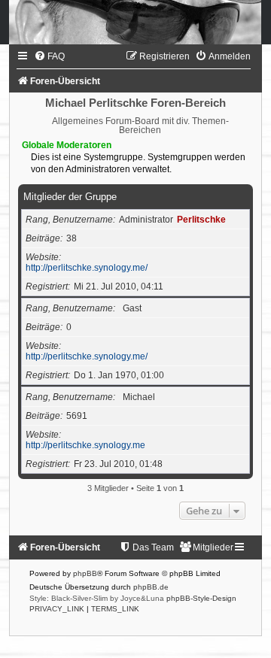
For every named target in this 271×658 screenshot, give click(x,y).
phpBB (85, 573)
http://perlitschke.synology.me (85, 445)
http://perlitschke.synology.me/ (87, 267)
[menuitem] (49, 56)
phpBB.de (151, 587)
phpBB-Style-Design (201, 598)
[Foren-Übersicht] (135, 22)
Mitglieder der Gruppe (70, 196)
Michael (139, 397)
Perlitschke (201, 219)
